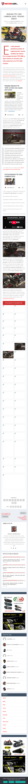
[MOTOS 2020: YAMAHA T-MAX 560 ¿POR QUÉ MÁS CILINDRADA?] (14, 572)
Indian (15, 23)
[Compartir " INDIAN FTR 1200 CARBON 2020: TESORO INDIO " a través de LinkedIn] (18, 500)
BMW (4, 701)
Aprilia (4, 698)
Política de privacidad (20, 781)
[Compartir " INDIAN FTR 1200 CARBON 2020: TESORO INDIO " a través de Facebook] (4, 500)
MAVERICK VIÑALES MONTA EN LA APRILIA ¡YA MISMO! (14, 568)
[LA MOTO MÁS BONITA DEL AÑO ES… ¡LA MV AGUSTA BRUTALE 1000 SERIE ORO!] (14, 557)
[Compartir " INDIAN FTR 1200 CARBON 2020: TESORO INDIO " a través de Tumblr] (12, 500)
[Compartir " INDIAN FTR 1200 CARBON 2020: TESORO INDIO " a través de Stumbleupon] (23, 500)
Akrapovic (20, 80)
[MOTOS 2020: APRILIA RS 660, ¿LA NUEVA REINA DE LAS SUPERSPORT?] (14, 580)
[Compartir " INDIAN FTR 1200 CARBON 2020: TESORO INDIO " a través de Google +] (10, 500)
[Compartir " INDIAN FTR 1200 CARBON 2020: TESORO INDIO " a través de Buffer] (20, 500)
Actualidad (11, 23)
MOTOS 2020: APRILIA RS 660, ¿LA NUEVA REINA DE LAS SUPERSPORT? (13, 584)
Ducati (4, 708)
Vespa (4, 728)
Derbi (4, 704)
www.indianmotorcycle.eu (8, 298)
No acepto (11, 781)
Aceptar (5, 781)
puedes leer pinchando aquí (9, 76)
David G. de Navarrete (15, 21)
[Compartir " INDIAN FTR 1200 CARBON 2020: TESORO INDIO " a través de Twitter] (7, 500)
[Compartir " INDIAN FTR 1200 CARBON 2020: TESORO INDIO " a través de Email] (12, 503)
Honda (4, 711)
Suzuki (4, 725)
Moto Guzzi (5, 721)
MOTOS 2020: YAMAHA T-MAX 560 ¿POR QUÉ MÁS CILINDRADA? (14, 576)
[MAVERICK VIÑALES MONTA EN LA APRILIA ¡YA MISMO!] (14, 565)
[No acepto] (26, 780)
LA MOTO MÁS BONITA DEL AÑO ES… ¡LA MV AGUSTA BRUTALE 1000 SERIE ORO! (14, 560)
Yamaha (5, 731)
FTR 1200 (20, 56)
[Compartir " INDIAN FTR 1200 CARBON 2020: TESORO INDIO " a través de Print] (15, 503)
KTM (4, 718)
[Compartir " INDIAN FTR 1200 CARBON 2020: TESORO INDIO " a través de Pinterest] (15, 500)
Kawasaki (5, 714)
